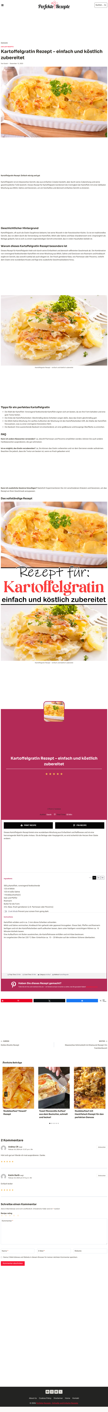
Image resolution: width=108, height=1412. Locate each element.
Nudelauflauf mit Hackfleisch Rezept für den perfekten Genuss (89, 1114)
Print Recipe (30, 825)
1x (94, 877)
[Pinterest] (56, 1392)
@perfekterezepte (92, 987)
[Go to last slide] (6, 1094)
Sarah (6, 63)
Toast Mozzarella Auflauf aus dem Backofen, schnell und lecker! (53, 1114)
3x (102, 877)
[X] (60, 1392)
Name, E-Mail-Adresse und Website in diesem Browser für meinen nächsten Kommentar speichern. (40, 1257)
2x (98, 877)
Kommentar (7, 1221)
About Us (33, 1398)
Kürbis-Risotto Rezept (10, 1043)
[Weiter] (102, 1094)
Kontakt (75, 1398)
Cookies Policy (45, 1398)
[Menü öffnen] (2, 5)
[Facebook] (47, 1392)
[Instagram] (52, 1392)
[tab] (49, 1123)
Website (78, 1251)
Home (67, 1398)
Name (5, 1251)
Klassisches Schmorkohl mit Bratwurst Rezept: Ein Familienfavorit (86, 1045)
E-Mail (41, 1251)
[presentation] (18, 1088)
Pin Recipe (81, 825)
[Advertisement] (54, 26)
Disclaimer (58, 1398)
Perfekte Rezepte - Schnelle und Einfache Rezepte (57, 1403)
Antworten (101, 1147)
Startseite (4, 43)
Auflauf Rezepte (7, 47)
